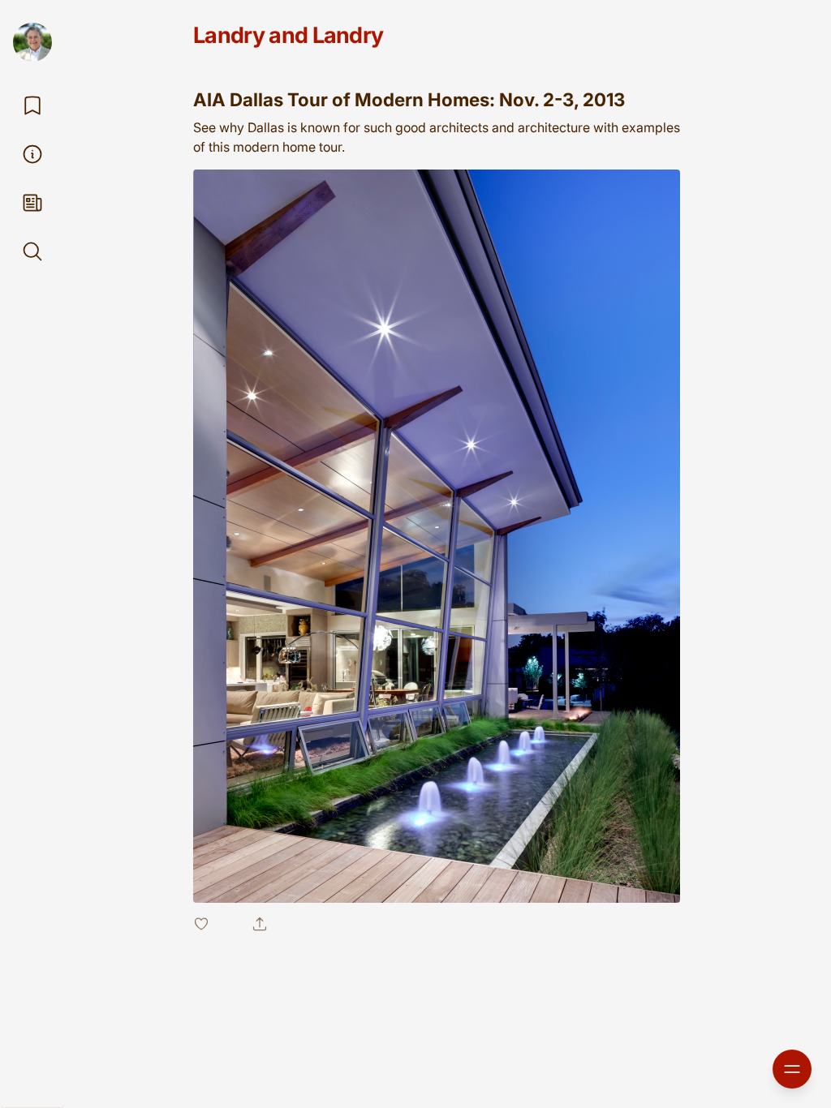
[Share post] (259, 923)
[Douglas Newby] (32, 42)
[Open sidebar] (792, 1069)
